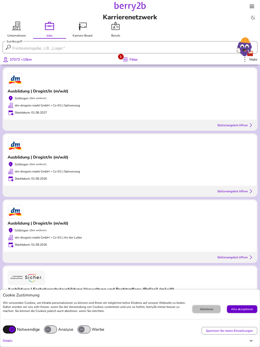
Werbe (98, 329)
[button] (129, 341)
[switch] (50, 329)
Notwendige (28, 329)
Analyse (65, 329)
